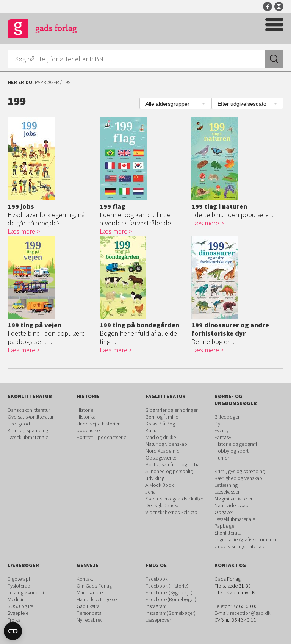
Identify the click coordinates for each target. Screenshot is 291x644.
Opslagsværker (162, 457)
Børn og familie (162, 416)
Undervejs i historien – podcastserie (100, 427)
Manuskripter (90, 592)
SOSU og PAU (22, 606)
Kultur (152, 430)
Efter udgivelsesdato (241, 104)
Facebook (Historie (166, 585)
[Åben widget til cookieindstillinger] (13, 631)
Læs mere (21, 231)
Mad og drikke (161, 437)
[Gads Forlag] (42, 30)
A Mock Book (160, 484)
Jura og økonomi (26, 592)
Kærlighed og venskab (238, 478)
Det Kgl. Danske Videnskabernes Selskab (171, 509)
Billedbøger (226, 416)
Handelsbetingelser (97, 599)
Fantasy (222, 437)
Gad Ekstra (88, 606)
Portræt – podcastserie (101, 437)
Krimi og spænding (28, 430)
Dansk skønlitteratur (29, 409)
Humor (221, 457)
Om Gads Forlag (94, 585)
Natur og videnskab (166, 444)
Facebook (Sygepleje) (169, 592)
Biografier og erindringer (171, 409)
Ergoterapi (19, 578)
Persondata (89, 613)
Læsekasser (226, 491)
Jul (217, 464)
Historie (85, 409)
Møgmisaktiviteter (233, 498)
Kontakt (85, 578)
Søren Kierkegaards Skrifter (174, 498)
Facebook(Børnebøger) (171, 599)
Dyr (218, 423)
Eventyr (222, 430)
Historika (86, 416)
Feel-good (19, 423)
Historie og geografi (235, 444)
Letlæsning (226, 484)
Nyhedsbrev (89, 619)
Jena (151, 491)
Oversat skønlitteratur (30, 416)
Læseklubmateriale (28, 437)
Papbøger (47, 82)
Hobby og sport (231, 450)
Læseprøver (158, 619)
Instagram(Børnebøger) (171, 613)
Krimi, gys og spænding (239, 471)
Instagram (278, 6)
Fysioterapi (19, 585)
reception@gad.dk (250, 613)
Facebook (267, 6)
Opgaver (223, 512)
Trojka (14, 619)
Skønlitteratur (228, 532)
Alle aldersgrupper (167, 104)
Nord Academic (162, 450)
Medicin (16, 599)
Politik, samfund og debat (173, 464)
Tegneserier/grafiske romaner (245, 539)
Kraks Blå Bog (160, 423)
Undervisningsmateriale (239, 546)
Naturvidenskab (231, 505)
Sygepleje (18, 613)
